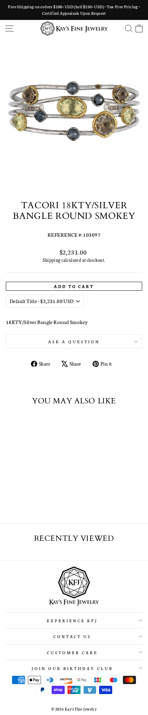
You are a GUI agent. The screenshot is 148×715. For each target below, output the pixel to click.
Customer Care (72, 652)
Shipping (51, 260)
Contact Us (72, 636)
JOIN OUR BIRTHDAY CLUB (72, 668)
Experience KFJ (72, 620)
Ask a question (74, 341)
